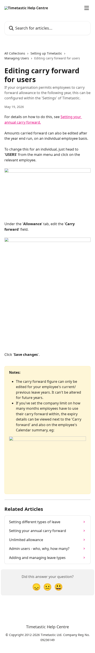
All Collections (14, 53)
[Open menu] (87, 8)
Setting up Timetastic (46, 53)
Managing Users (16, 58)
